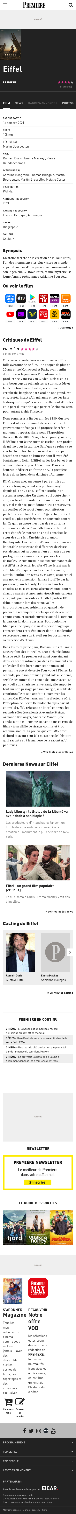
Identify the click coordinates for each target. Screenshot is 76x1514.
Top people (11, 1461)
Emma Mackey (34, 158)
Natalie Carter (55, 179)
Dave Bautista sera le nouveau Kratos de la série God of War (36, 1040)
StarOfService (52, 1498)
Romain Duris (12, 158)
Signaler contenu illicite (35, 1509)
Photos (67, 103)
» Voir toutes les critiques (57, 752)
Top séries (10, 1451)
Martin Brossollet (33, 179)
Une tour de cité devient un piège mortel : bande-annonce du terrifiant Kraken (36, 1049)
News (19, 103)
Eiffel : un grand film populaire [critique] (30, 888)
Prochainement (14, 1442)
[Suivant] (70, 952)
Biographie (10, 227)
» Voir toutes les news (59, 911)
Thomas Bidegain (42, 175)
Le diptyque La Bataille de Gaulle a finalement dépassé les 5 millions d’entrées (32, 1058)
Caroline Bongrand (16, 175)
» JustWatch (65, 328)
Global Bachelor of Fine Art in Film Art (23, 1498)
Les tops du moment (17, 1470)
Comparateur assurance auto (18, 1495)
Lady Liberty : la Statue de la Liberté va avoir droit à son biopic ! (37, 813)
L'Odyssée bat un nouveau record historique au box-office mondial (32, 1030)
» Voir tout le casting (60, 992)
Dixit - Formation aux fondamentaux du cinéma (27, 1502)
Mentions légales (12, 1509)
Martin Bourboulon (16, 146)
